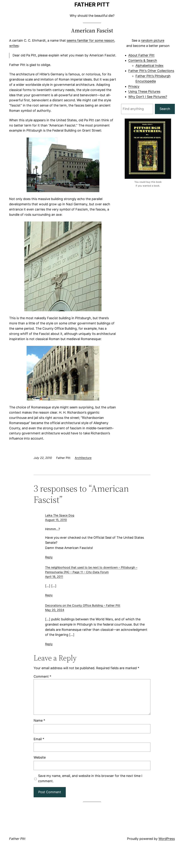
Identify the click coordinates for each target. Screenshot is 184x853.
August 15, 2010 (56, 520)
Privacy (133, 86)
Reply (49, 557)
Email (39, 739)
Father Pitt (92, 4)
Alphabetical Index (149, 65)
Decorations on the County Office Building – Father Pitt (82, 605)
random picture (152, 40)
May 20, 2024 (54, 610)
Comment (42, 676)
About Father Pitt (141, 55)
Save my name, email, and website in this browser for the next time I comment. (90, 778)
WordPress (166, 839)
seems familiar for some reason (90, 40)
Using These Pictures (144, 91)
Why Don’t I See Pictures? (147, 97)
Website (40, 757)
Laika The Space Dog (59, 515)
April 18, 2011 (54, 576)
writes (14, 46)
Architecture (83, 458)
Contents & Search (142, 60)
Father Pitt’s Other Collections (151, 71)
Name (39, 720)
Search (165, 109)
